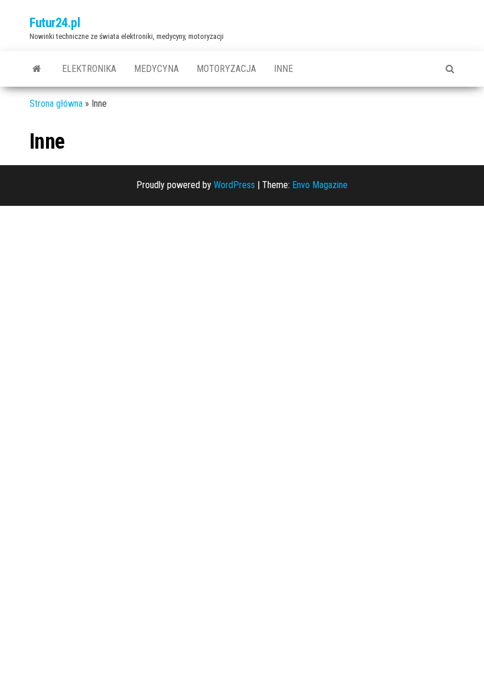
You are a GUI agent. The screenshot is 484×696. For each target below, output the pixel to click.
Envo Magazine (320, 185)
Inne (283, 68)
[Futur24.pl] (37, 69)
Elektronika (89, 68)
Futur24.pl (55, 22)
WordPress (234, 185)
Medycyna (156, 68)
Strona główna (56, 103)
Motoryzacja (226, 68)
